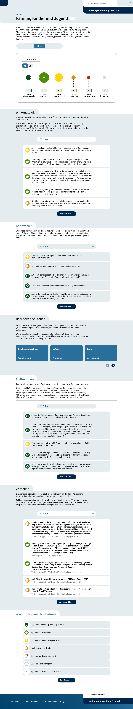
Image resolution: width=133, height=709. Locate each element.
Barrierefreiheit (32, 701)
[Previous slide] (107, 365)
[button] (4, 3)
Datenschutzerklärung (54, 701)
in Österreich (105, 10)
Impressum (14, 701)
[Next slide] (113, 365)
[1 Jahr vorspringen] (59, 46)
